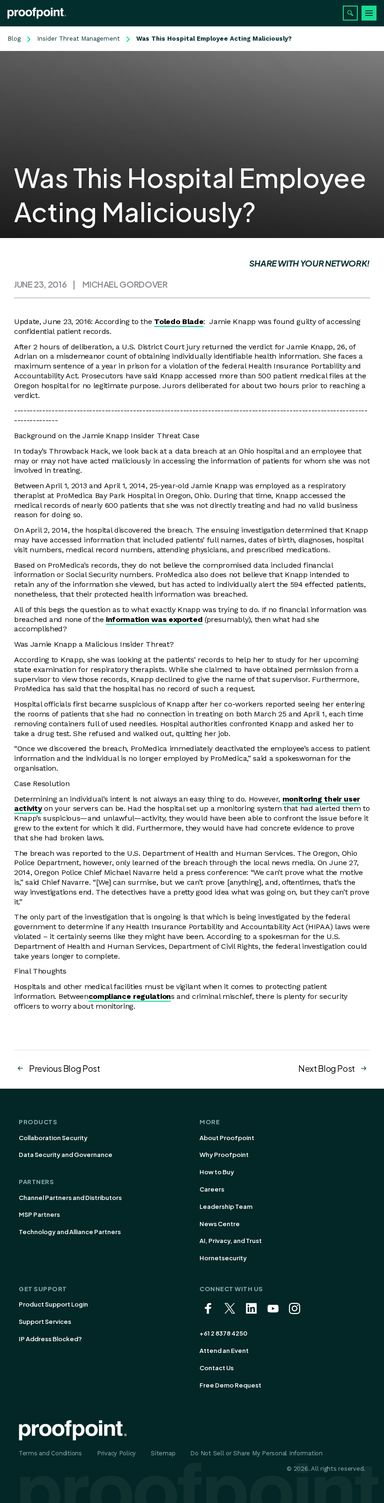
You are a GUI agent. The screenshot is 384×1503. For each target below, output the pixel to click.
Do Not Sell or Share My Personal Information (256, 1453)
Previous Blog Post (64, 1068)
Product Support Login (53, 1304)
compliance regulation (130, 996)
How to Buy (216, 1172)
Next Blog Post (326, 1068)
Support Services (45, 1321)
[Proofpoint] (36, 13)
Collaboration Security (53, 1138)
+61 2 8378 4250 (223, 1333)
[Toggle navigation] (369, 13)
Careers (211, 1189)
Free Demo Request (230, 1385)
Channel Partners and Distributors (70, 1197)
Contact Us (216, 1368)
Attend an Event (224, 1350)
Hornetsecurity (223, 1258)
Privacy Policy (116, 1453)
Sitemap (163, 1453)
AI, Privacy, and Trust (230, 1240)
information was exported (154, 619)
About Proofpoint (226, 1138)
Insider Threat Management (78, 38)
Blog (14, 38)
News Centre (219, 1224)
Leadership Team (225, 1206)
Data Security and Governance (65, 1154)
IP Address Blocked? (50, 1339)
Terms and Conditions (50, 1453)
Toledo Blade (178, 321)
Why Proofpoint (224, 1154)
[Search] (350, 13)
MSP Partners (39, 1214)
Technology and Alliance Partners (70, 1232)
